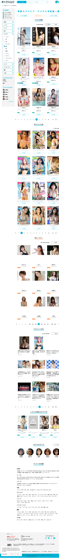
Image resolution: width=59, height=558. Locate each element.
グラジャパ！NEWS (8, 17)
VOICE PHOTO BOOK (44, 483)
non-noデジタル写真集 (54, 477)
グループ (31, 507)
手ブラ (20, 519)
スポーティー (7, 55)
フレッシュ (7, 53)
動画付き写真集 (36, 483)
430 (41, 324)
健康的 (20, 496)
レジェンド (29, 515)
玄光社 (43, 471)
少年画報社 (19, 472)
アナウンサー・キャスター (40, 513)
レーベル (5, 25)
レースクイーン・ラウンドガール (25, 513)
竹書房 (23, 472)
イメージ (5, 64)
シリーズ (5, 28)
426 (29, 324)
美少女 (20, 500)
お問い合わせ (50, 551)
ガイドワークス (24, 471)
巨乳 (6, 39)
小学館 (57, 471)
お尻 (6, 41)
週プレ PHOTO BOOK (21, 477)
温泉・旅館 (45, 507)
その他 (5, 73)
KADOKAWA (29, 471)
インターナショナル (8, 58)
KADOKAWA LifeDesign (37, 471)
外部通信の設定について (36, 551)
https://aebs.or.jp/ (16, 545)
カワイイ (49, 500)
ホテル (38, 507)
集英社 (49, 471)
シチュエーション (7, 67)
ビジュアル (6, 34)
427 (32, 324)
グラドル (20, 512)
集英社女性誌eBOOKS (21, 478)
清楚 (27, 502)
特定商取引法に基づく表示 (26, 551)
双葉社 (40, 472)
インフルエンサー (53, 513)
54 (55, 233)
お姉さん (27, 500)
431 (44, 324)
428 (35, 324)
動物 (43, 519)
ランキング (5, 81)
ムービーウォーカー (46, 472)
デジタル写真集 (8, 12)
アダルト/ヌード (50, 515)
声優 (47, 512)
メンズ (38, 519)
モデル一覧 (11, 101)
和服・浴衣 (47, 489)
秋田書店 (19, 471)
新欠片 (30, 472)
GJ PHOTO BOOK (36, 477)
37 (52, 119)
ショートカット (8, 43)
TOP (2, 5)
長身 (6, 48)
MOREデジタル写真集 (45, 477)
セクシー (20, 502)
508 (52, 324)
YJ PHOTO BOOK (29, 477)
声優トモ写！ (19, 485)
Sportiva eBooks (39, 478)
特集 (3, 83)
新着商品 (4, 80)
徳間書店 (26, 472)
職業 (4, 70)
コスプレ (20, 489)
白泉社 (33, 472)
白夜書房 (36, 472)
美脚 (6, 46)
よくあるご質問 (44, 551)
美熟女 (34, 500)
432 (47, 324)
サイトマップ (56, 551)
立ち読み (24, 54)
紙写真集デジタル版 (21, 483)
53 (52, 233)
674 (56, 406)
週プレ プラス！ (8, 16)
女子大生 (53, 512)
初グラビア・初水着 (29, 519)
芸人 (36, 515)
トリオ (25, 507)
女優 (34, 512)
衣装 (4, 31)
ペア (19, 507)
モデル (41, 512)
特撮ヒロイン (21, 515)
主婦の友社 (53, 471)
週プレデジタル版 (8, 14)
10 (48, 119)
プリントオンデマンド (52, 483)
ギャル (6, 60)
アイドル (28, 512)
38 (55, 119)
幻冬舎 (46, 471)
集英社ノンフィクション (31, 478)
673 (53, 406)
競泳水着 (33, 489)
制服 (27, 489)
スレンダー (7, 36)
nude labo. (29, 485)
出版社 (5, 22)
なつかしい (41, 500)
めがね (40, 489)
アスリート (42, 515)
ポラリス (24, 485)
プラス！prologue (29, 483)
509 (55, 324)
